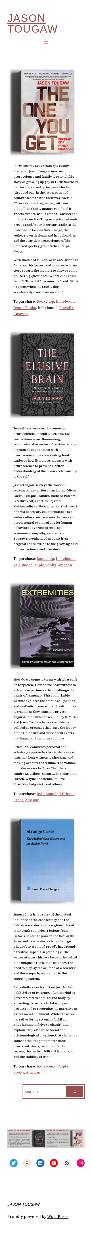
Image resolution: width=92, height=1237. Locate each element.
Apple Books (45, 564)
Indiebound (66, 301)
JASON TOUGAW (32, 23)
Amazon (20, 313)
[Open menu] (46, 42)
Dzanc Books (24, 307)
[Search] (74, 1091)
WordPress (58, 1216)
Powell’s (66, 307)
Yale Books (22, 564)
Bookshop (45, 301)
